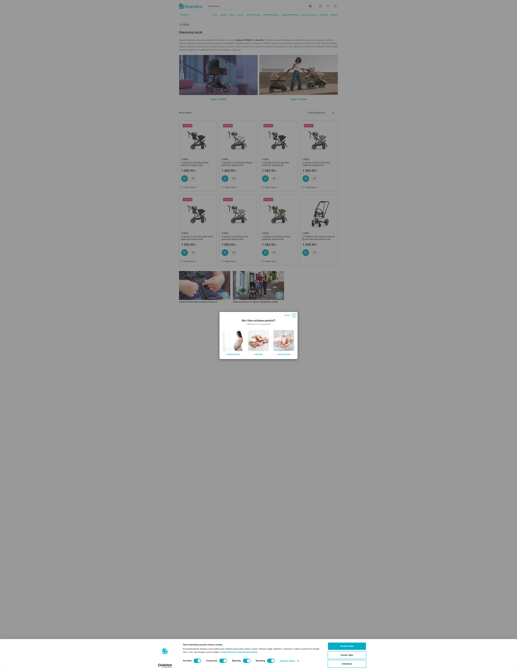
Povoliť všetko (347, 646)
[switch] (223, 661)
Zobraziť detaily (287, 661)
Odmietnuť (347, 664)
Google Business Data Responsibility (238, 652)
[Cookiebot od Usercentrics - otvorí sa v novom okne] (165, 666)
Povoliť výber (347, 655)
